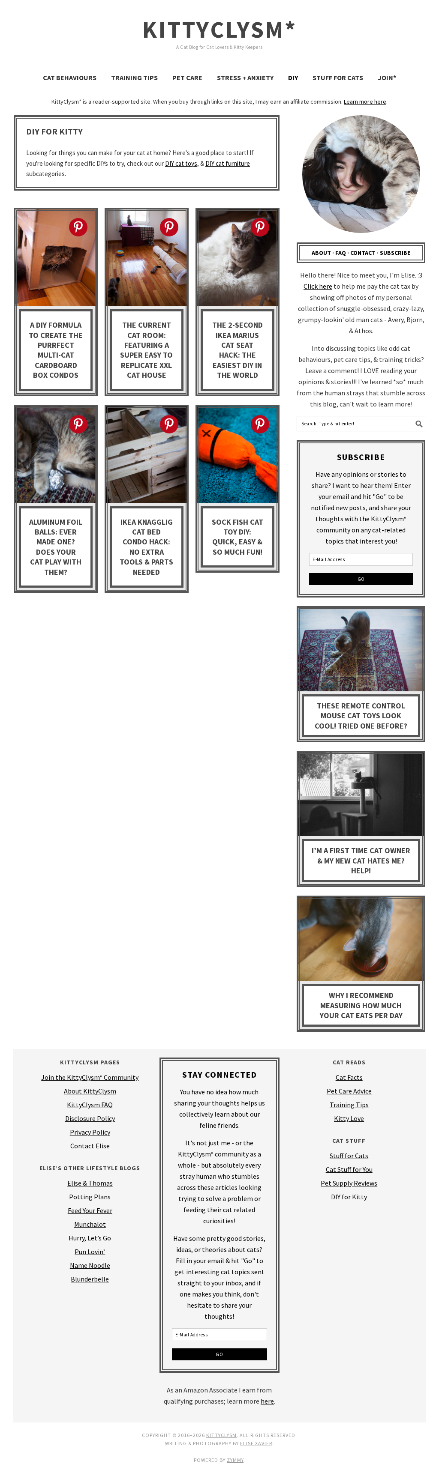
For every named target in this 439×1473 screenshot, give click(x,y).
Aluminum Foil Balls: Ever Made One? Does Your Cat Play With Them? (55, 547)
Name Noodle (90, 1265)
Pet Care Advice (349, 1091)
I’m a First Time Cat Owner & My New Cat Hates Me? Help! (361, 860)
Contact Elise (90, 1145)
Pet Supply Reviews (349, 1183)
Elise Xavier (256, 1443)
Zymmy (235, 1460)
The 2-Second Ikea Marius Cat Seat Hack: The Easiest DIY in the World (237, 350)
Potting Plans (90, 1196)
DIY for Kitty (349, 1196)
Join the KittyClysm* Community (89, 1077)
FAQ (340, 253)
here (267, 1401)
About (321, 253)
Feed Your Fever (90, 1210)
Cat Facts (349, 1077)
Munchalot (90, 1224)
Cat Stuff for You (349, 1169)
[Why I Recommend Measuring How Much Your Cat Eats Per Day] (361, 940)
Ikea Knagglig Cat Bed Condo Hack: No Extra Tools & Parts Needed (146, 547)
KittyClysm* (219, 29)
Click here (318, 286)
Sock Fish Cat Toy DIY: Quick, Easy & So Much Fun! (237, 537)
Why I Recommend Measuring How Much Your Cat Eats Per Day (361, 1005)
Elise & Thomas (90, 1183)
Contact (363, 253)
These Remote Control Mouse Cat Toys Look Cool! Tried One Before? (361, 716)
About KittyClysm (90, 1091)
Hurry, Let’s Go (90, 1238)
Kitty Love (349, 1118)
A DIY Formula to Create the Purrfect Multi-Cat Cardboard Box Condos (56, 350)
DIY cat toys (181, 163)
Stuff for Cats (349, 1155)
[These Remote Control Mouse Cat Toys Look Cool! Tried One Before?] (361, 651)
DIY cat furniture (227, 163)
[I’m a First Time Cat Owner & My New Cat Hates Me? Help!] (361, 796)
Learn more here (365, 101)
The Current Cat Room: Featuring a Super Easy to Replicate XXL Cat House (146, 350)
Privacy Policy (90, 1132)
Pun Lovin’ (90, 1251)
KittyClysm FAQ (90, 1104)
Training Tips (349, 1104)
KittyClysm (221, 1435)
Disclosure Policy (90, 1118)
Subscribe (395, 253)
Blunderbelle (90, 1279)
